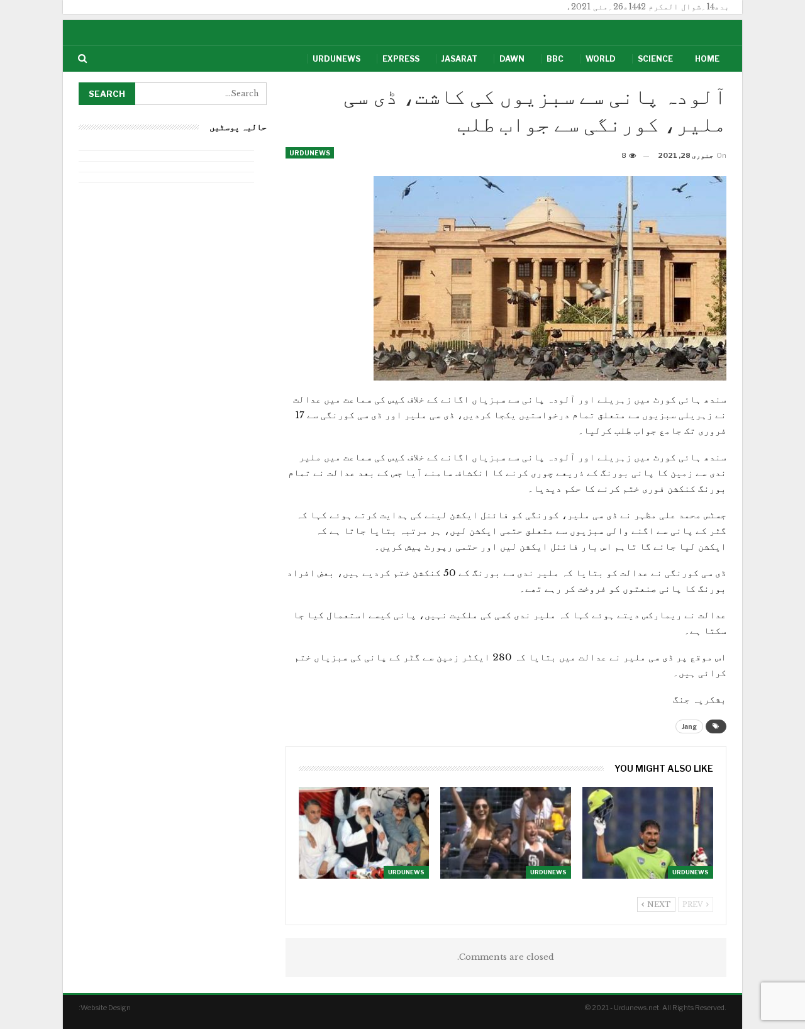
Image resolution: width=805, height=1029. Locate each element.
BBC (555, 59)
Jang (689, 726)
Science (655, 59)
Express (400, 59)
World (601, 59)
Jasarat (459, 59)
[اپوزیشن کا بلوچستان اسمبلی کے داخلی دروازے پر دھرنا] (364, 832)
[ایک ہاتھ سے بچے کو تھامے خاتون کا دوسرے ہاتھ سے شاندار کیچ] (505, 832)
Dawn (512, 59)
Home (707, 59)
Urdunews (336, 59)
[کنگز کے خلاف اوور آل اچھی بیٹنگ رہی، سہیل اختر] (647, 832)
